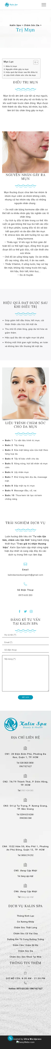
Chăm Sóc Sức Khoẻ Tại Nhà (25, 957)
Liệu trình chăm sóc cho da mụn (21, 75)
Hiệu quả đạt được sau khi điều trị (22, 72)
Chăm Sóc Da (25, 951)
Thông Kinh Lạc (25, 916)
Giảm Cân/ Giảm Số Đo (25, 945)
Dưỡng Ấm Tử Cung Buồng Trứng (25, 939)
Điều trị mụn (11, 66)
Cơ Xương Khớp (25, 921)
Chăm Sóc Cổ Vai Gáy (25, 933)
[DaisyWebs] (25, 1042)
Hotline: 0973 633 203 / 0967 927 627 (25, 989)
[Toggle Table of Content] (34, 62)
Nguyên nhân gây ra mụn (17, 69)
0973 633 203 (25, 595)
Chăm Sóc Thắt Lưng (25, 927)
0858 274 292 (27, 855)
